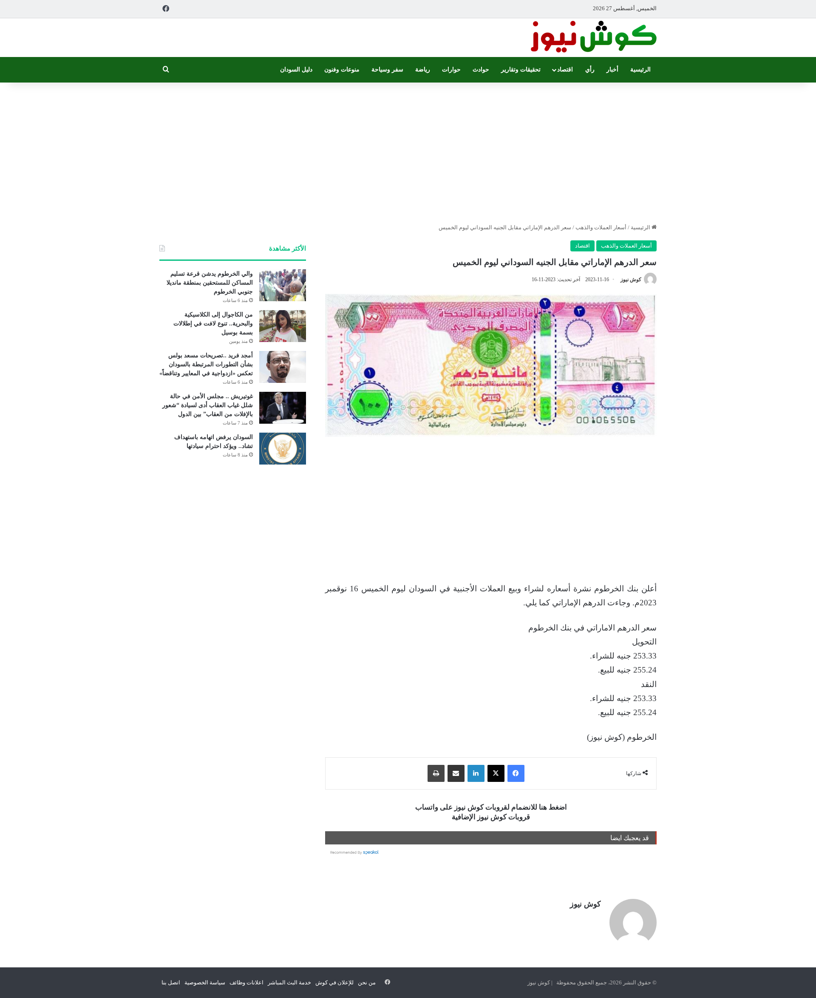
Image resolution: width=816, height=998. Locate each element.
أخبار (612, 69)
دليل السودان (296, 69)
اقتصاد (565, 69)
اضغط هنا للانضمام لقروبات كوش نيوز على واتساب (491, 807)
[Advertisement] (408, 150)
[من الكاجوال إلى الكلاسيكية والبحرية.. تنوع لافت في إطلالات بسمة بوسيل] (282, 326)
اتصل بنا (171, 982)
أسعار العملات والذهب (600, 227)
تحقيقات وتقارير (521, 69)
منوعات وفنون (342, 69)
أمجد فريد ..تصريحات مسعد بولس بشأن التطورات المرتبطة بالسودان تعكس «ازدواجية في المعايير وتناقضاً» (206, 364)
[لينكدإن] (476, 773)
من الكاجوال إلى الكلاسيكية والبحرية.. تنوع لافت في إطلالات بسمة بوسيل (213, 323)
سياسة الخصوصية (204, 982)
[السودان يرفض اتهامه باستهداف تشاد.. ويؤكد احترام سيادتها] (282, 449)
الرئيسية (640, 69)
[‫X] (495, 773)
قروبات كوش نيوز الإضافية (491, 817)
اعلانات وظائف (247, 982)
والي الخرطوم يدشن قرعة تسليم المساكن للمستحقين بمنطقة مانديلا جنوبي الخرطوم (210, 283)
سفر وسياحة (387, 69)
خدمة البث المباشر (289, 982)
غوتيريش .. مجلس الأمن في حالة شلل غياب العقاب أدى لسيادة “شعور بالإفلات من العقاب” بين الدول (207, 405)
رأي (590, 69)
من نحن (367, 982)
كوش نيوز (630, 279)
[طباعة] (436, 773)
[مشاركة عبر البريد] (456, 773)
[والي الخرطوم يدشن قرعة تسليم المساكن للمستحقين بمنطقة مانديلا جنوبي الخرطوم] (282, 285)
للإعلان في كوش (334, 982)
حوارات (451, 69)
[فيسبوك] (515, 773)
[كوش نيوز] (593, 37)
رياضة (422, 69)
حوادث (481, 69)
